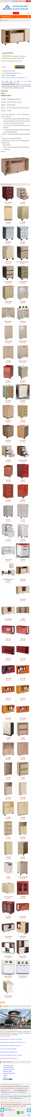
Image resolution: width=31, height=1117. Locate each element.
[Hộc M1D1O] (8, 379)
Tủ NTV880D (8, 361)
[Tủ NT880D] (23, 756)
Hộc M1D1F (8, 480)
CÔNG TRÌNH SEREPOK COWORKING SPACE (8, 1052)
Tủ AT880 (23, 777)
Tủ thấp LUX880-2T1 (23, 956)
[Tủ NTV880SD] (23, 299)
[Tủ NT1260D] (23, 795)
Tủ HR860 (23, 619)
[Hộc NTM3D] (8, 458)
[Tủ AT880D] (23, 815)
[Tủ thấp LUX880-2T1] (23, 954)
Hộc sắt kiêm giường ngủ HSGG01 (8, 580)
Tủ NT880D (22, 758)
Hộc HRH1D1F (8, 440)
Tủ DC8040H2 (23, 896)
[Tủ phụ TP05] (23, 656)
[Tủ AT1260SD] (23, 835)
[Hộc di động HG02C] (8, 994)
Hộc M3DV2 (8, 500)
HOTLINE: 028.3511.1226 (19, 1)
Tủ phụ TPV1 (22, 698)
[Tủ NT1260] (8, 776)
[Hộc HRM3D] (23, 399)
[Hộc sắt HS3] (23, 557)
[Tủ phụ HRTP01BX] (15, 9)
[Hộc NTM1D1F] (23, 438)
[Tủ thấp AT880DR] (8, 299)
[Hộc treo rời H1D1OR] (8, 895)
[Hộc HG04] (23, 855)
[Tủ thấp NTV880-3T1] (8, 319)
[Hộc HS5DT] (8, 537)
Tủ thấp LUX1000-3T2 (22, 976)
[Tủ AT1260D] (8, 855)
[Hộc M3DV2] (8, 498)
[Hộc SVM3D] (23, 379)
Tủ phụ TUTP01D (8, 559)
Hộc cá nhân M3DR (8, 202)
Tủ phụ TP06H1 (8, 678)
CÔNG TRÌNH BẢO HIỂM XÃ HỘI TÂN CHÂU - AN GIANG (10, 1055)
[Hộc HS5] (23, 518)
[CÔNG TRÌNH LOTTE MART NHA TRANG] (15, 1028)
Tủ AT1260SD (23, 837)
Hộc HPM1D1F (8, 242)
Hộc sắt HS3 (22, 559)
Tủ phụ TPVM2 (23, 718)
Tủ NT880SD (8, 758)
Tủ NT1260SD (8, 797)
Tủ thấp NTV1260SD (23, 341)
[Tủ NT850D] (8, 736)
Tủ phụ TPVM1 (8, 718)
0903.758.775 (8, 1090)
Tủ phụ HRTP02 (23, 599)
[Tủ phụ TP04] (8, 656)
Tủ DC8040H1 (8, 916)
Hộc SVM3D (22, 381)
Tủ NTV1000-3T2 (22, 321)
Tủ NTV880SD (23, 301)
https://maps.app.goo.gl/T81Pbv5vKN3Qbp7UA (17, 1092)
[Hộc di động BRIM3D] (23, 279)
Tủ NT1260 (8, 777)
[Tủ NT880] (23, 736)
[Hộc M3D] (23, 478)
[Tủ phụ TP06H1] (8, 676)
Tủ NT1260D (22, 797)
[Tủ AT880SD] (8, 815)
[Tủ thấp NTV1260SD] (23, 339)
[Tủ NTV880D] (8, 359)
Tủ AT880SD (8, 817)
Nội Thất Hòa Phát (11, 71)
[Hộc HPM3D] (23, 240)
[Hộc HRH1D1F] (8, 438)
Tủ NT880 (23, 738)
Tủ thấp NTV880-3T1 (8, 321)
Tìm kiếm (16, 13)
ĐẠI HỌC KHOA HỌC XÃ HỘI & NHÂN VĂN (8, 1048)
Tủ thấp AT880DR (8, 301)
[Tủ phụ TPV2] (8, 696)
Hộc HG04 (23, 857)
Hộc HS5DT (8, 539)
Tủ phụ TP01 (8, 638)
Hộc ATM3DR (23, 222)
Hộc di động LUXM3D (22, 460)
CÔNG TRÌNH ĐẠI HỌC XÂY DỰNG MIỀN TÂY (8, 1058)
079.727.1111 (5, 1098)
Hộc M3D (23, 480)
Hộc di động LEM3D (8, 281)
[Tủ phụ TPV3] (23, 676)
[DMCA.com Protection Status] (7, 1079)
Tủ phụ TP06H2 (23, 916)
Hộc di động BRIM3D (22, 281)
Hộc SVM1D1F (8, 400)
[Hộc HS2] (8, 518)
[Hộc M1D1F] (8, 478)
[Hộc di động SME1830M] (23, 875)
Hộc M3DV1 (22, 500)
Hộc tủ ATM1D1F (8, 262)
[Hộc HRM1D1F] (8, 418)
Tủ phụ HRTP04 (23, 936)
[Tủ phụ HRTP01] (23, 577)
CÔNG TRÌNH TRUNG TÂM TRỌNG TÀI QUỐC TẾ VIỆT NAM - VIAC (12, 1042)
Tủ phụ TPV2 (8, 698)
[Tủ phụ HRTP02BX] (8, 617)
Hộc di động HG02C (8, 996)
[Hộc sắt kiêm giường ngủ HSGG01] (8, 577)
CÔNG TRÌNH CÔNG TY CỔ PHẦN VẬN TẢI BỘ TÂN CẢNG (11, 1039)
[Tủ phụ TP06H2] (23, 914)
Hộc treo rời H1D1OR (8, 896)
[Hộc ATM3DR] (23, 220)
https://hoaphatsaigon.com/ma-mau (11, 83)
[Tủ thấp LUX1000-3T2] (23, 974)
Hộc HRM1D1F (8, 420)
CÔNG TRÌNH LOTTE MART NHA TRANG (8, 1030)
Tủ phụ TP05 (22, 658)
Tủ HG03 (8, 877)
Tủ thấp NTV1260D (8, 341)
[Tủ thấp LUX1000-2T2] (8, 974)
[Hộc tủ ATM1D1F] (8, 260)
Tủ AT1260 (8, 837)
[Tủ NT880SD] (8, 756)
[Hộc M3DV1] (23, 498)
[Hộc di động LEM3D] (8, 279)
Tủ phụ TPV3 (22, 678)
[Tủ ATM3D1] (8, 220)
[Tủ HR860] (23, 617)
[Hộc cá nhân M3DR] (8, 200)
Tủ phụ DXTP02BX (8, 936)
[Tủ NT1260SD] (8, 795)
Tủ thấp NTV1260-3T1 (22, 361)
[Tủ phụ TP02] (23, 637)
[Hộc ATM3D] (23, 200)
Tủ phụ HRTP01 (23, 579)
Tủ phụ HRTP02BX (8, 619)
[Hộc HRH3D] (23, 418)
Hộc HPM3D (22, 242)
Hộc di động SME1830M (23, 877)
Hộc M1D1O (8, 381)
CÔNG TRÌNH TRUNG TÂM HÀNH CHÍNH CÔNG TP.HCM (10, 1045)
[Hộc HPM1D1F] (8, 240)
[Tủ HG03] (8, 875)
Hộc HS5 (23, 519)
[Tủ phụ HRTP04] (23, 934)
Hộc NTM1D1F (23, 440)
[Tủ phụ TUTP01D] (8, 557)
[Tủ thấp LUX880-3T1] (8, 954)
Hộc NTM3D (8, 460)
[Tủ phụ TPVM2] (23, 716)
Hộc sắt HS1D (23, 539)
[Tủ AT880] (23, 776)
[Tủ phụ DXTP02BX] (8, 934)
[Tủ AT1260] (8, 835)
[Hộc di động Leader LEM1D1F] (23, 260)
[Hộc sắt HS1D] (23, 537)
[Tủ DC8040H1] (8, 914)
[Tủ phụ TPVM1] (8, 716)
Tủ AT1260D (8, 857)
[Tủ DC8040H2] (23, 895)
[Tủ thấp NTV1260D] (8, 339)
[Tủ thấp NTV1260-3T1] (23, 359)
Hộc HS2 (8, 519)
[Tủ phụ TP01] (8, 637)
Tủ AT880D (23, 817)
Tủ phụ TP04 (8, 658)
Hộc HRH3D (22, 420)
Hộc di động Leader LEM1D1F (23, 262)
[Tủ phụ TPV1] (23, 696)
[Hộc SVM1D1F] (8, 399)
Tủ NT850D (8, 738)
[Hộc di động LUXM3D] (23, 458)
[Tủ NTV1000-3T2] (23, 319)
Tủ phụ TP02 (22, 638)
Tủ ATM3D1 (8, 222)
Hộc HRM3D (22, 400)
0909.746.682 (8, 1108)
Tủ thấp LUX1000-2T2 (8, 976)
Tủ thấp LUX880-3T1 (8, 956)
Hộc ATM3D (22, 202)
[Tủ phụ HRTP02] (23, 597)
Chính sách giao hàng (25, 84)
